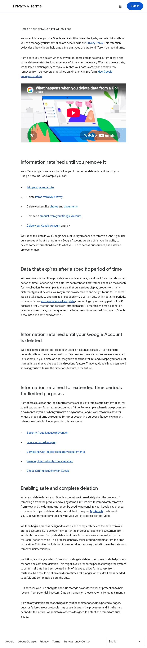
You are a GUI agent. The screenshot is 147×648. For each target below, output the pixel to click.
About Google (27, 641)
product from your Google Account (60, 216)
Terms (56, 641)
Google (9, 641)
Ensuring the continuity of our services (50, 461)
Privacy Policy (95, 43)
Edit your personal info (40, 187)
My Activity (96, 511)
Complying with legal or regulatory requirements (56, 451)
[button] (6, 6)
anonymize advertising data (58, 301)
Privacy (44, 641)
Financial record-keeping (41, 442)
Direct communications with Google (48, 470)
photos (54, 206)
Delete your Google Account (43, 225)
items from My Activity (49, 196)
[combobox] (125, 641)
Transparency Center (77, 641)
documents (71, 206)
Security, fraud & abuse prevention (47, 432)
